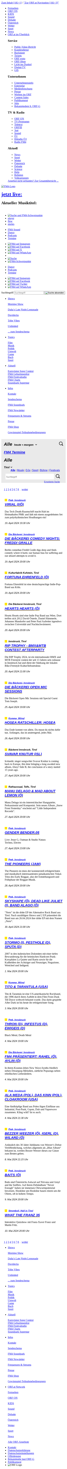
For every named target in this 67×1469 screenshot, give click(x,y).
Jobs (16, 103)
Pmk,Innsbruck (17, 500)
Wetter (11, 25)
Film (10, 342)
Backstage (19, 52)
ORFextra (19, 58)
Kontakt (12, 393)
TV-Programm (21, 121)
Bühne (44, 470)
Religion (18, 175)
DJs (28, 470)
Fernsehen (13, 8)
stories (11, 224)
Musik (11, 345)
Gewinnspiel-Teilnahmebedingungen (27, 432)
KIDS (11, 14)
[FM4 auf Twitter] (17, 284)
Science (18, 169)
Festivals (54, 470)
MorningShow (15, 304)
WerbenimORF (22, 94)
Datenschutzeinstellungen (21, 1453)
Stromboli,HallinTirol (20, 1211)
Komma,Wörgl (16, 718)
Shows (11, 298)
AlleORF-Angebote (18, 1441)
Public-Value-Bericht (25, 47)
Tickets (18, 55)
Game (11, 354)
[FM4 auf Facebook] (19, 246)
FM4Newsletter (16, 410)
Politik (11, 348)
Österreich (13, 22)
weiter (25, 489)
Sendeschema (15, 399)
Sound (11, 17)
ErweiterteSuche (52, 482)
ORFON (13, 11)
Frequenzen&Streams (19, 415)
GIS (16, 70)
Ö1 (16, 136)
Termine (12, 238)
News (11, 31)
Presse (17, 91)
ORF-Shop (20, 61)
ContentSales (21, 97)
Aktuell (11, 365)
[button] (25, 215)
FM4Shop (13, 426)
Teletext (18, 124)
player (11, 218)
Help (16, 172)
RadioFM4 (20, 142)
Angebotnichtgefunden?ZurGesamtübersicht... (33, 180)
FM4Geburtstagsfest (18, 374)
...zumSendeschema (18, 331)
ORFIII (18, 127)
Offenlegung (14, 1456)
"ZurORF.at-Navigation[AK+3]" (41, 2)
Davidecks (13, 315)
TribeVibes (14, 320)
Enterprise (19, 85)
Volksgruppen (21, 178)
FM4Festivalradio (17, 377)
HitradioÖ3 (20, 139)
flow (10, 221)
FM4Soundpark (16, 404)
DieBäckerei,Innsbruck (21, 534)
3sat (16, 130)
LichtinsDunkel (23, 64)
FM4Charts (14, 380)
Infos (10, 388)
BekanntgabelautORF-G (21, 1459)
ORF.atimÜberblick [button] (18, 34)
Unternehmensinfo (23, 82)
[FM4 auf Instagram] (19, 243)
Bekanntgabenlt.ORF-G (27, 106)
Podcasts (12, 235)
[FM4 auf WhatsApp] (19, 252)
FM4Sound (14, 229)
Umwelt (12, 351)
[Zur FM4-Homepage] (8, 186)
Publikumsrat (21, 100)
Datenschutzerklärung (19, 1450)
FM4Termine (14, 452)
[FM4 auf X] (15, 249)
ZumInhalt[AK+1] (11, 2)
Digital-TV (20, 67)
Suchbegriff (7, 292)
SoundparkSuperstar (18, 382)
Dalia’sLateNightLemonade (23, 309)
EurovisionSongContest (21, 371)
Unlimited (13, 326)
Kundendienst (21, 49)
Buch (10, 357)
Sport (10, 28)
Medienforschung (23, 88)
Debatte (12, 19)
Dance (11, 232)
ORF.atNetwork (16, 1386)
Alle (13, 470)
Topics (11, 337)
